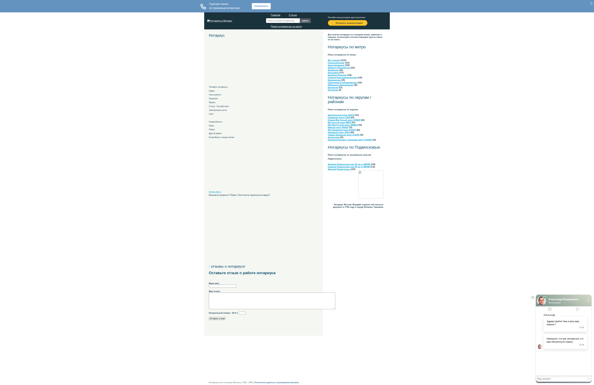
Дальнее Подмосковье (339, 169)
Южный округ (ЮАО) (338, 127)
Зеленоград (333, 137)
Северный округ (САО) (339, 117)
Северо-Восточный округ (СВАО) (344, 120)
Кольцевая (333, 73)
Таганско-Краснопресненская (342, 77)
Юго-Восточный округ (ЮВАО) (343, 125)
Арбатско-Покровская (339, 68)
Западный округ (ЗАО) (339, 132)
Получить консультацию (349, 23)
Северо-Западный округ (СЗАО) (343, 135)
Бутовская (333, 90)
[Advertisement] (237, 62)
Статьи (293, 15)
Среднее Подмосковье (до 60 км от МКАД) (349, 167)
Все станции (334, 60)
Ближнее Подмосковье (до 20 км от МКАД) (349, 164)
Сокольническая (336, 63)
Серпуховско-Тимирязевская (342, 82)
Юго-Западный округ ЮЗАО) (342, 130)
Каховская (333, 87)
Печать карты (215, 192)
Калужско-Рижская (337, 75)
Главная (275, 15)
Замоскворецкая (336, 65)
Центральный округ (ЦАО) (341, 115)
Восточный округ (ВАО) (339, 122)
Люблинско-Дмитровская (340, 85)
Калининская (334, 80)
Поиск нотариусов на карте (286, 26)
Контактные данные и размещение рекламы (277, 382)
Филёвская (333, 70)
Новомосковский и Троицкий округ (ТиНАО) (350, 140)
